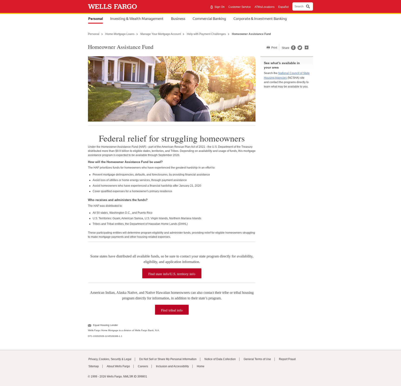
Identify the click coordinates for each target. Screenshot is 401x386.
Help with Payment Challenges (206, 34)
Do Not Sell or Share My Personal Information (168, 359)
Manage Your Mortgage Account (160, 34)
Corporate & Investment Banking (260, 18)
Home (200, 366)
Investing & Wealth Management (137, 18)
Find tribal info (175, 309)
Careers (143, 366)
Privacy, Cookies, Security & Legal (109, 359)
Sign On (219, 7)
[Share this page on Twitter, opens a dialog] (299, 49)
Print (274, 47)
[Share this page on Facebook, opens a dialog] (293, 49)
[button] (306, 47)
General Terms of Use (257, 359)
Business (178, 18)
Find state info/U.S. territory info (174, 272)
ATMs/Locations (265, 7)
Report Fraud (287, 359)
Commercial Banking (209, 18)
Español (283, 7)
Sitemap (93, 366)
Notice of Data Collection (220, 359)
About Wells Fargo (118, 366)
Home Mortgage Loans (119, 34)
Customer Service (239, 7)
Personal (95, 18)
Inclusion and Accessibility (172, 366)
